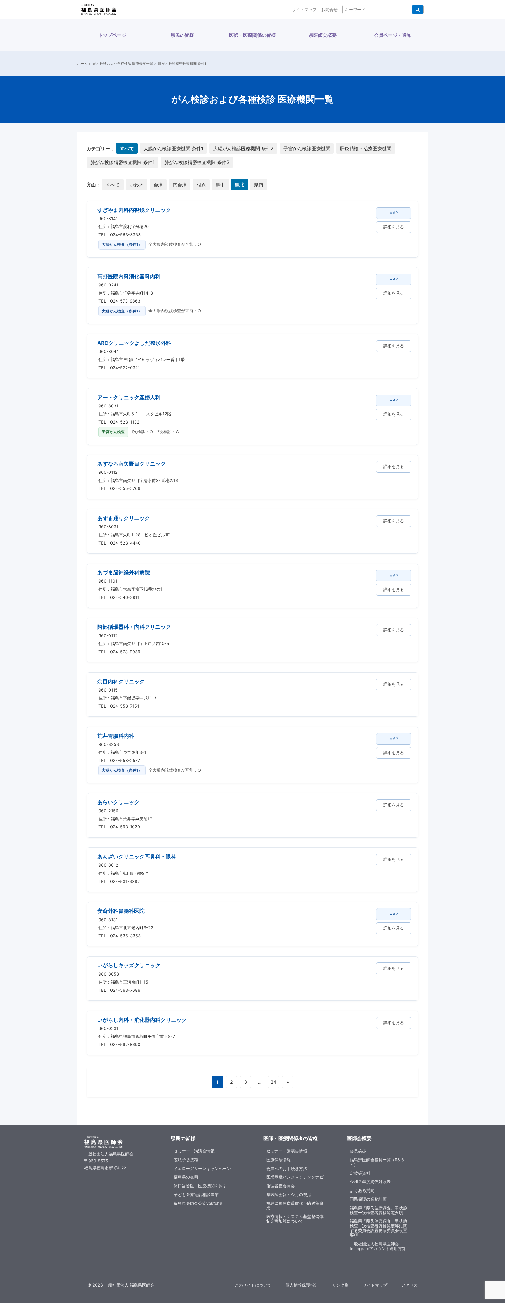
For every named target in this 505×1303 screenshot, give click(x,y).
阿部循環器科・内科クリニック (134, 627)
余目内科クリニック (121, 681)
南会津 (180, 185)
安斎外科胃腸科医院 (121, 911)
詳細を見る (393, 226)
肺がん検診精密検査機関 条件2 (196, 162)
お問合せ (329, 9)
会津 (158, 185)
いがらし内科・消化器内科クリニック (142, 1020)
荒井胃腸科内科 (115, 736)
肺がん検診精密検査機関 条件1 (122, 162)
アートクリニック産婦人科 (128, 397)
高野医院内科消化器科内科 (128, 276)
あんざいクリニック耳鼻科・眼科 (136, 856)
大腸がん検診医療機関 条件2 (243, 148)
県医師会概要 (323, 35)
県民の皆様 (182, 35)
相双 (201, 185)
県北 (239, 185)
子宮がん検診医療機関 (306, 148)
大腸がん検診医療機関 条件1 (173, 148)
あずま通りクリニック (123, 518)
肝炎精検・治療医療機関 (365, 148)
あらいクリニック (118, 802)
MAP (393, 212)
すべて (127, 148)
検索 (417, 9)
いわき (136, 185)
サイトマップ (304, 9)
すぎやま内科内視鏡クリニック (134, 210)
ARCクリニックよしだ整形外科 (134, 343)
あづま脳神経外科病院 (123, 572)
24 (273, 1082)
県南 (258, 185)
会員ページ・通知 (392, 35)
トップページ (112, 35)
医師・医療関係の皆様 (252, 35)
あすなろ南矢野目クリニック (131, 464)
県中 (220, 185)
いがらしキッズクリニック (128, 965)
